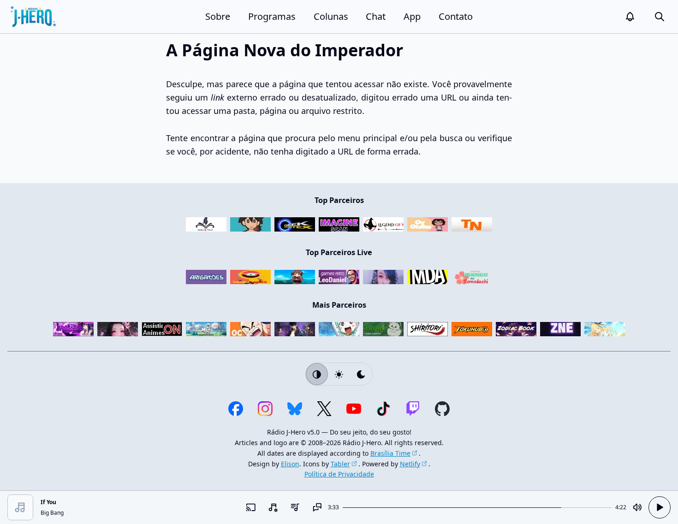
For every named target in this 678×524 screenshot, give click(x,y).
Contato (456, 16)
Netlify (410, 463)
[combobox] (273, 507)
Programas (272, 16)
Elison (290, 463)
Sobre (217, 16)
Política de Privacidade (339, 474)
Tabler (340, 463)
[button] (630, 17)
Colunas (331, 16)
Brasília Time (390, 453)
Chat (376, 16)
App (412, 16)
